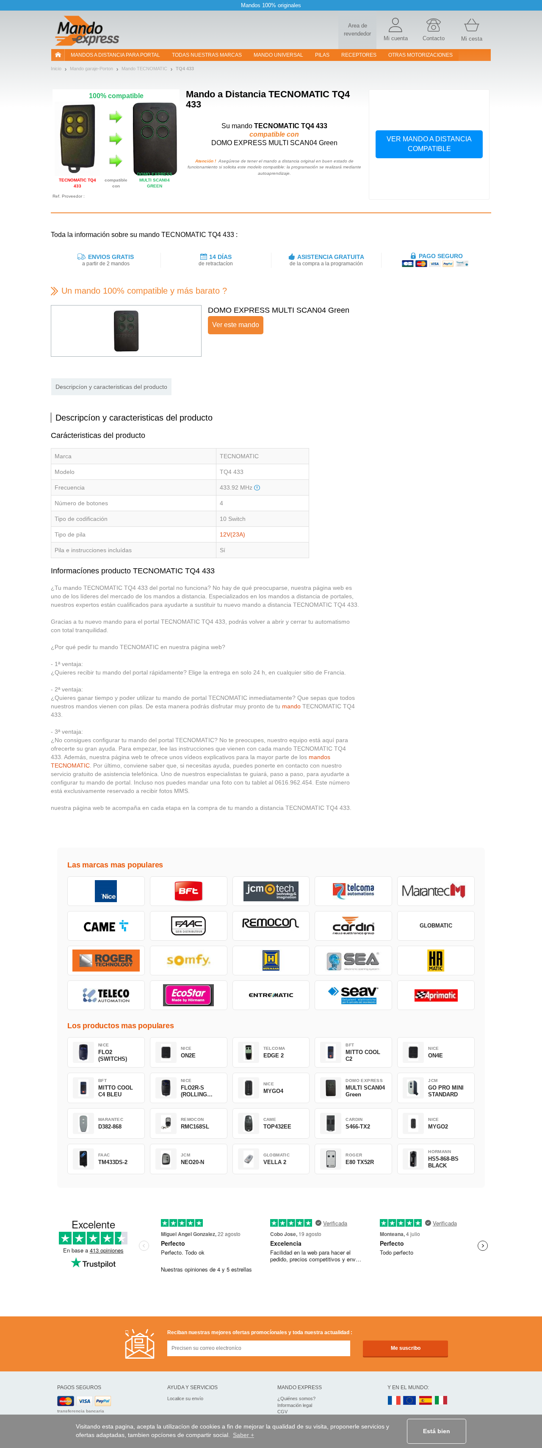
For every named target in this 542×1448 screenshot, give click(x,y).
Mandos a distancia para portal (115, 55)
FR (394, 1401)
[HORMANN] (271, 960)
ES (425, 1401)
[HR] (436, 960)
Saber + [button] (243, 1434)
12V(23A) (232, 534)
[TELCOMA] (353, 891)
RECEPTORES (358, 55)
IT (441, 1401)
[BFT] (188, 891)
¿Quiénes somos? (296, 1398)
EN (410, 1401)
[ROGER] (106, 960)
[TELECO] (106, 995)
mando (291, 706)
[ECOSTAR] (188, 995)
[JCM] (271, 891)
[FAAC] (188, 926)
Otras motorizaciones (420, 55)
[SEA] (353, 960)
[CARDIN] (353, 926)
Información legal (294, 1405)
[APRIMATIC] (436, 995)
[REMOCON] (271, 926)
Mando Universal (278, 55)
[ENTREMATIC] (271, 995)
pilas (322, 55)
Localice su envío (185, 1398)
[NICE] (106, 891)
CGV (282, 1411)
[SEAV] (353, 995)
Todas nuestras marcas (207, 55)
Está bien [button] (436, 1431)
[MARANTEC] (436, 891)
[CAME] (106, 926)
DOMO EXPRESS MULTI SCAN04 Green (278, 310)
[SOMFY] (188, 960)
